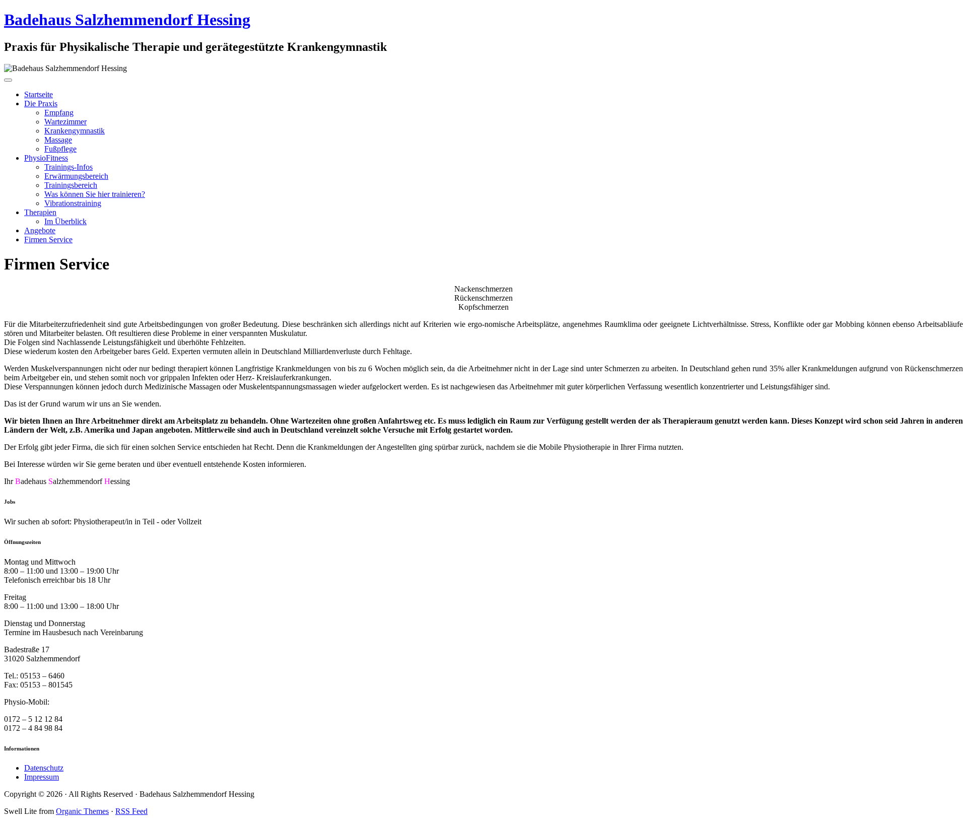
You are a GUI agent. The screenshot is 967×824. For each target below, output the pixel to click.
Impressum (41, 777)
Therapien (40, 212)
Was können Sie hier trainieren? (94, 194)
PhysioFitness (46, 158)
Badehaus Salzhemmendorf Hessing (127, 20)
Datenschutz (43, 768)
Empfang (59, 112)
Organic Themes (82, 811)
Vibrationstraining (72, 203)
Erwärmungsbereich (76, 176)
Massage (58, 139)
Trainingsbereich (70, 185)
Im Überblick (65, 221)
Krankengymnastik (74, 130)
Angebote (39, 230)
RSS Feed (131, 811)
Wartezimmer (65, 121)
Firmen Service (48, 239)
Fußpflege (60, 149)
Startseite (38, 94)
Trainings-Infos (68, 167)
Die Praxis (40, 103)
